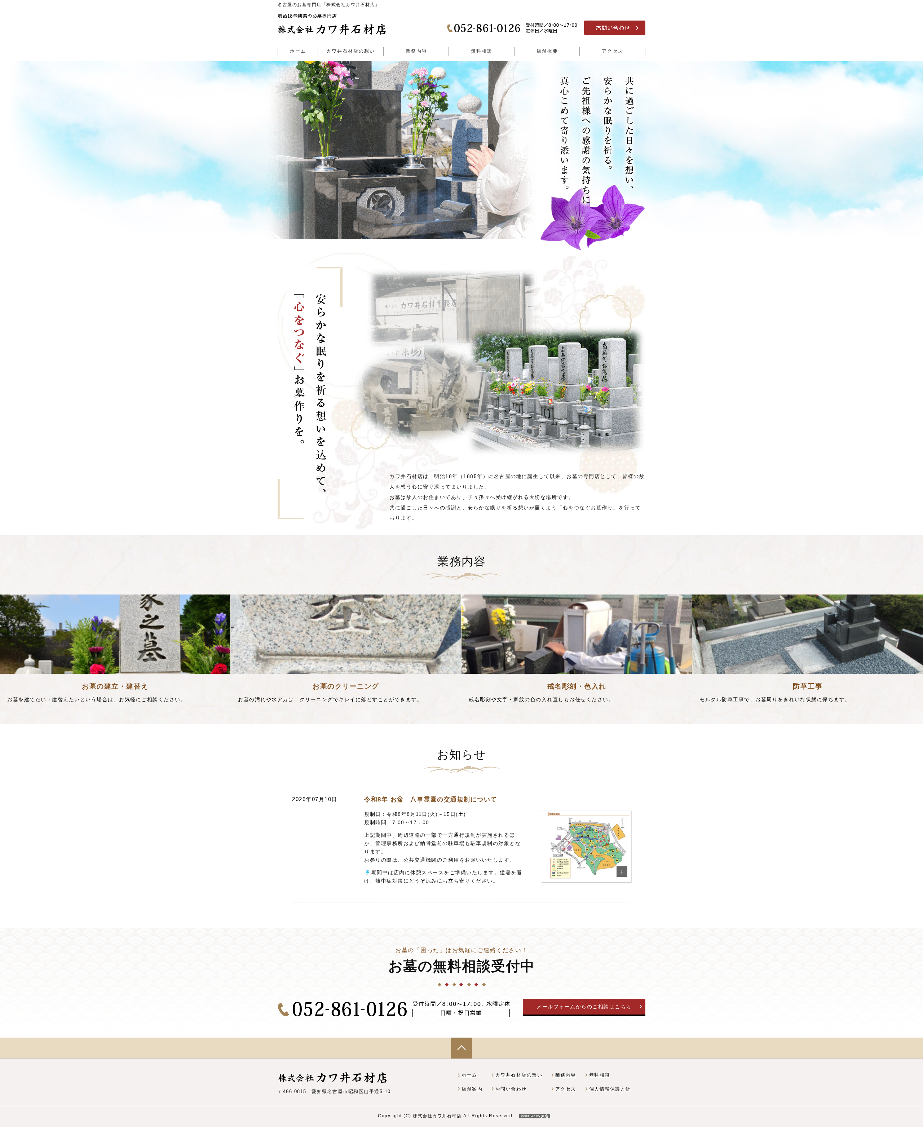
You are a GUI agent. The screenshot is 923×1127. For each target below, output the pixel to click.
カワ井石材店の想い (519, 1075)
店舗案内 (472, 1089)
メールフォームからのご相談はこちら (584, 1006)
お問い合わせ (511, 1089)
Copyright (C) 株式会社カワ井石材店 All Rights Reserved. (446, 1116)
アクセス (565, 1089)
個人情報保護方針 (610, 1089)
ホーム (469, 1075)
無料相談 (599, 1075)
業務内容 (565, 1075)
